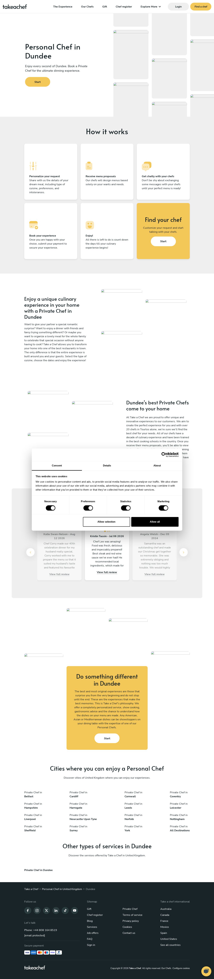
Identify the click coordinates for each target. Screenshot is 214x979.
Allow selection (106, 521)
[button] (31, 552)
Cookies (127, 927)
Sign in (91, 945)
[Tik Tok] (65, 910)
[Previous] (30, 552)
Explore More (149, 7)
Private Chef (130, 909)
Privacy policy (131, 921)
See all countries (170, 945)
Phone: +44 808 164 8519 (40, 930)
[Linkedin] (55, 910)
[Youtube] (74, 910)
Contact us (129, 933)
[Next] (183, 552)
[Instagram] (37, 910)
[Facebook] (27, 910)
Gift (104, 7)
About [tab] (157, 465)
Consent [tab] (57, 465)
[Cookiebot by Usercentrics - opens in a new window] (164, 454)
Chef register (124, 7)
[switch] (88, 508)
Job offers (92, 933)
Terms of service (132, 915)
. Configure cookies (181, 968)
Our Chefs (87, 7)
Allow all (155, 521)
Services (92, 927)
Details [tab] (107, 465)
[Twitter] (46, 910)
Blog (90, 921)
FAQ (89, 939)
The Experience (62, 7)
